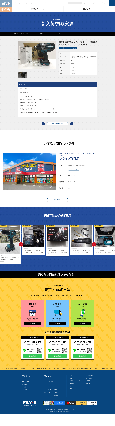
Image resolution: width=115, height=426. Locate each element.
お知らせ (72, 386)
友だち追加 (32, 356)
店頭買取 (24, 387)
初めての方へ (25, 381)
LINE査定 (24, 384)
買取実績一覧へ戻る (57, 123)
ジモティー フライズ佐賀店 (51, 395)
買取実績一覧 (73, 383)
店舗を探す (73, 378)
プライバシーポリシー (50, 409)
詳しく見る (57, 200)
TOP (7, 33)
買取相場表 (96, 3)
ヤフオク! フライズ (49, 384)
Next (94, 244)
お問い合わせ (104, 3)
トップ (71, 375)
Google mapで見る (73, 169)
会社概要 (90, 380)
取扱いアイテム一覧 (75, 380)
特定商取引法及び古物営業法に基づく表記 (65, 409)
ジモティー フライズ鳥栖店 (51, 392)
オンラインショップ (49, 381)
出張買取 (24, 389)
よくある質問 (89, 378)
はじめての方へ (87, 3)
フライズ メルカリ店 (49, 387)
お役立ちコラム (89, 375)
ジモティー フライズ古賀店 (51, 389)
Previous (21, 244)
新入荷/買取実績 (14, 33)
